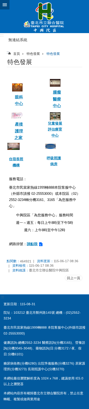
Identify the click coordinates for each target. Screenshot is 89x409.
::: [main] (8, 52)
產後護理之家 (18, 131)
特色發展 (33, 54)
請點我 (32, 244)
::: (2, 35)
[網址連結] (17, 88)
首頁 (16, 54)
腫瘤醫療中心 (57, 99)
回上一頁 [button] (73, 278)
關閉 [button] (4, 4)
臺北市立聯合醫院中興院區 (44, 16)
